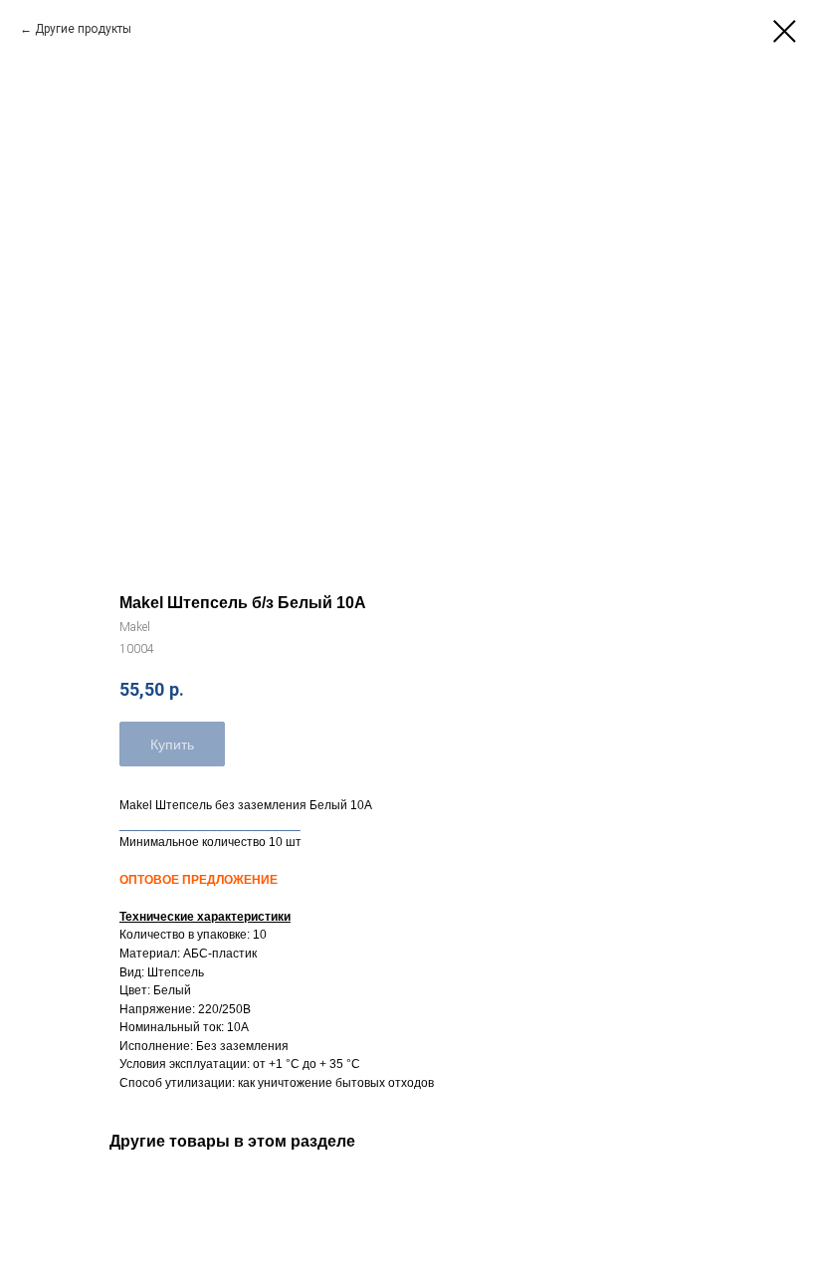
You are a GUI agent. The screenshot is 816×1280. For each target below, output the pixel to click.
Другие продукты (83, 29)
